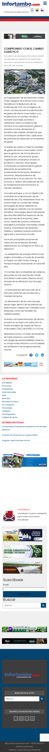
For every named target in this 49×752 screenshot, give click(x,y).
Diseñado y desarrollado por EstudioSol (24, 750)
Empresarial (7, 389)
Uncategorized (8, 414)
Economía (6, 386)
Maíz (4, 395)
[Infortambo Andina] (37, 11)
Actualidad (7, 382)
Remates (6, 398)
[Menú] (45, 3)
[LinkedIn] (27, 718)
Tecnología (7, 408)
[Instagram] (21, 718)
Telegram (6, 411)
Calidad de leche (9, 417)
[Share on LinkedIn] (42, 355)
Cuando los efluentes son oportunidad (19, 435)
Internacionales (9, 392)
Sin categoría (8, 404)
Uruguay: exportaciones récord (16, 440)
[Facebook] (16, 718)
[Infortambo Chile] (42, 11)
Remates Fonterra (10, 401)
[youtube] (32, 718)
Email (5, 584)
